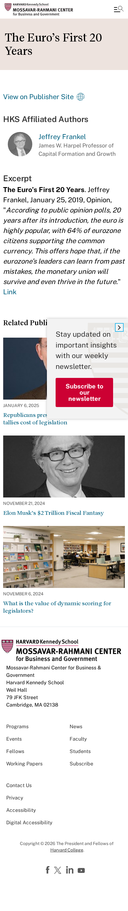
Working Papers (24, 764)
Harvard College (66, 849)
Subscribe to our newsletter (84, 392)
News (76, 726)
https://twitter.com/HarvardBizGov (58, 871)
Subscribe (81, 764)
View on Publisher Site (38, 97)
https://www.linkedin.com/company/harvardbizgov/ (70, 870)
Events (14, 739)
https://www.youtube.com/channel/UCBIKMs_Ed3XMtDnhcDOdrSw (82, 871)
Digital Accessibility (29, 823)
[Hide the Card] (119, 327)
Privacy (14, 798)
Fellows (15, 751)
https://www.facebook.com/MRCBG (48, 870)
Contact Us (19, 785)
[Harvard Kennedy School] (42, 9)
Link (9, 292)
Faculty (78, 739)
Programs (17, 726)
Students (80, 751)
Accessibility (21, 810)
